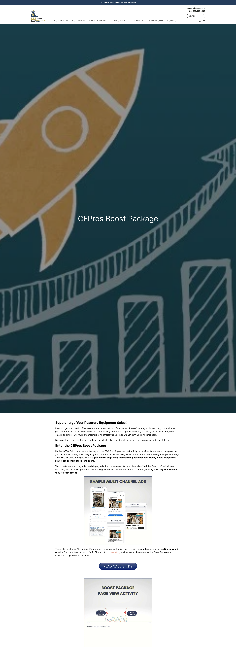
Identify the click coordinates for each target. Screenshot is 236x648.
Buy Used (59, 20)
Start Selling (98, 20)
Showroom (156, 20)
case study (115, 552)
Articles (139, 20)
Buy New (77, 20)
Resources (120, 20)
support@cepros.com (196, 8)
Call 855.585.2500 (197, 11)
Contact (172, 20)
